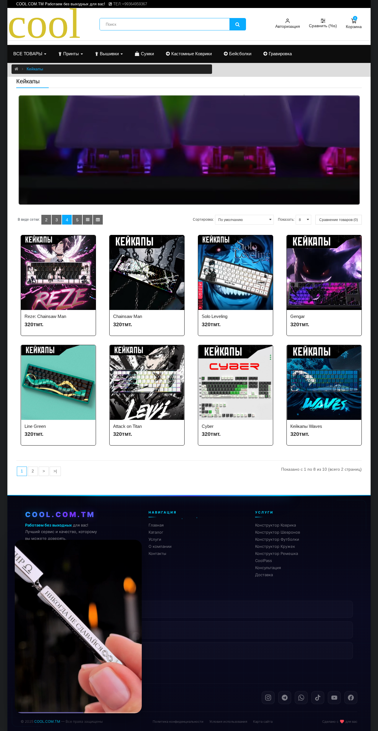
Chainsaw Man (127, 316)
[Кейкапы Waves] (324, 382)
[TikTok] (317, 697)
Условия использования (228, 721)
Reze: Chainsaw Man (45, 316)
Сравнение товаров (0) (338, 220)
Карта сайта (263, 721)
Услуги (155, 539)
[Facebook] (350, 697)
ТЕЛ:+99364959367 (129, 4)
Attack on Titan (127, 426)
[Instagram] (268, 697)
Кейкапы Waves (306, 426)
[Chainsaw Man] (147, 272)
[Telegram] (284, 697)
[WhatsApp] (301, 697)
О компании (160, 546)
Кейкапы (35, 68)
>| (55, 471)
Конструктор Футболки (277, 539)
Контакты (157, 553)
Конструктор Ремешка (276, 553)
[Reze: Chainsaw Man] (58, 272)
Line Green (35, 426)
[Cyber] (235, 382)
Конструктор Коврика (275, 525)
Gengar (297, 316)
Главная (156, 525)
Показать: (286, 219)
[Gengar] (324, 272)
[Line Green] (58, 382)
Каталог (156, 532)
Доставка (264, 574)
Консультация (268, 567)
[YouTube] (334, 697)
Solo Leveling (214, 316)
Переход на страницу (78, 700)
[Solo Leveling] (235, 272)
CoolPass (263, 560)
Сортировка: (203, 219)
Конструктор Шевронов (277, 532)
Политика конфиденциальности (178, 721)
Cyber (208, 426)
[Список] (87, 220)
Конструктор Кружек (275, 546)
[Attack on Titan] (147, 382)
